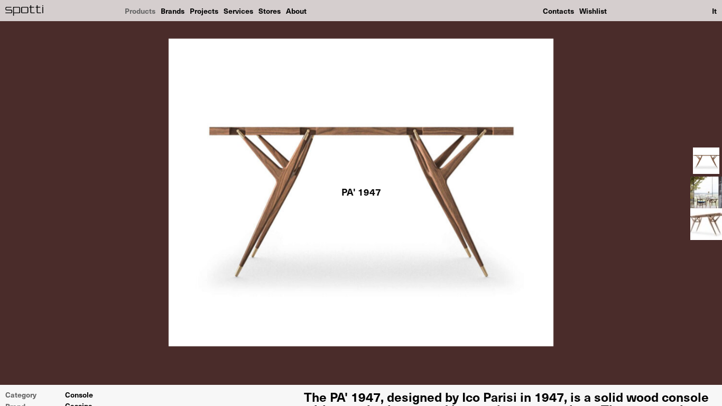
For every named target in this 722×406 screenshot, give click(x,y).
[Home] (24, 10)
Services (238, 10)
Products (140, 10)
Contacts (558, 10)
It (714, 10)
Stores (269, 10)
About (296, 10)
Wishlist (593, 10)
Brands (172, 10)
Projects (204, 10)
